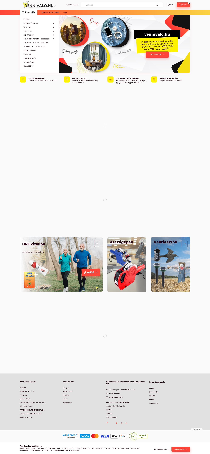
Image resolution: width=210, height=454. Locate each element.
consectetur (154, 403)
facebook (107, 423)
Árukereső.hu (71, 437)
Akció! (89, 272)
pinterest (116, 423)
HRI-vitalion (33, 244)
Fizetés (109, 410)
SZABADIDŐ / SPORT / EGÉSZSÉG (32, 403)
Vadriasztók (165, 242)
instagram (121, 423)
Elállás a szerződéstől (50, 12)
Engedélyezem (179, 449)
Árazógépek (121, 242)
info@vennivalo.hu (116, 397)
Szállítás (109, 413)
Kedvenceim (67, 403)
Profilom (66, 395)
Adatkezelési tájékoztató (115, 406)
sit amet (152, 396)
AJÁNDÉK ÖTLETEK (27, 391)
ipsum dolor (153, 392)
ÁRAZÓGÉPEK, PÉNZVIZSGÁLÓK (32, 410)
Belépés (66, 388)
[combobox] (122, 4)
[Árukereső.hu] (70, 435)
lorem (151, 388)
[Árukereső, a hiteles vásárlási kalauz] (138, 436)
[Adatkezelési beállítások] (126, 423)
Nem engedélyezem (161, 449)
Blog (65, 12)
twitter (111, 423)
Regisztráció (67, 391)
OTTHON (23, 395)
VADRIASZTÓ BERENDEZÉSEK (31, 414)
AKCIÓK (23, 388)
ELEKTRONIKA (25, 399)
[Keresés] (156, 5)
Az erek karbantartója (33, 252)
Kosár (65, 399)
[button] (28, 12)
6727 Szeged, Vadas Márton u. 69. (122, 390)
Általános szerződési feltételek (118, 402)
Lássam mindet (156, 54)
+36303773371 (72, 5)
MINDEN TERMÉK (26, 417)
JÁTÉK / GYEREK (26, 406)
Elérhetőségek (111, 417)
